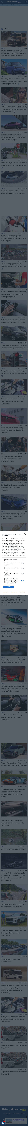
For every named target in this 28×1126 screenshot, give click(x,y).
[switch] (22, 563)
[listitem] (14, 560)
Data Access (14, 592)
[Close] (25, 534)
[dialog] (14, 563)
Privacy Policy (22, 592)
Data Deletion (6, 592)
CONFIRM (8, 586)
